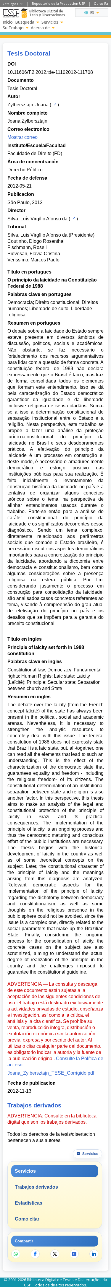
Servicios (49, 22)
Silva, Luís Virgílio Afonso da (37, 218)
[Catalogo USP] (54, 104)
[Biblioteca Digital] (24, 13)
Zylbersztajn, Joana (28, 104)
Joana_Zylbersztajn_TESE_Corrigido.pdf (50, 1073)
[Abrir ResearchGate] (74, 1253)
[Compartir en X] (54, 1253)
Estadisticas (28, 1202)
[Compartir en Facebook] (35, 1253)
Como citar (27, 1218)
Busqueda (24, 22)
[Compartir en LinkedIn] (93, 1253)
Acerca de (40, 27)
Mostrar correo (22, 137)
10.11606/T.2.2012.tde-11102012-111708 (50, 72)
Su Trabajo (13, 27)
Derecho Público (25, 169)
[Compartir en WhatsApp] (15, 1253)
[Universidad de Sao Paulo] (11, 13)
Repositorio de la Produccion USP (58, 3)
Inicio (8, 22)
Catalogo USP (13, 3)
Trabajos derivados (36, 1187)
